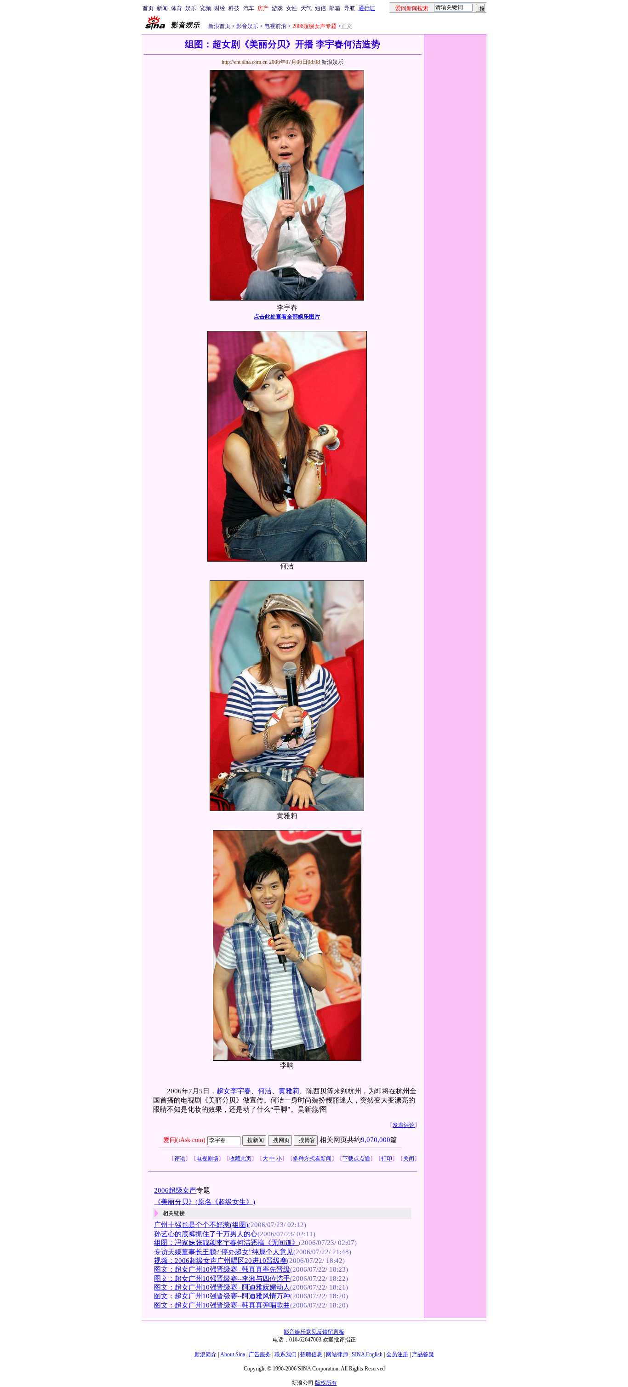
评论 (179, 1158)
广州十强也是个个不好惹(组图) (201, 1224)
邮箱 (334, 8)
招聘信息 (311, 1354)
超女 (223, 1091)
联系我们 (285, 1354)
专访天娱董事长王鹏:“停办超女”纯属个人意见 (223, 1252)
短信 (320, 8)
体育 (176, 8)
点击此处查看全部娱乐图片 (287, 316)
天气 (306, 8)
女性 (291, 8)
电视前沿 (274, 26)
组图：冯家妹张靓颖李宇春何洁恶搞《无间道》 (226, 1242)
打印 (386, 1158)
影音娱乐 (247, 26)
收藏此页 (240, 1158)
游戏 (277, 8)
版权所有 (326, 1383)
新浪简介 (205, 1354)
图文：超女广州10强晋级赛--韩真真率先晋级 (222, 1269)
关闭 (408, 1158)
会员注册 (397, 1354)
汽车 (248, 8)
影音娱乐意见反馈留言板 (314, 1332)
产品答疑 (423, 1354)
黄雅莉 (289, 1091)
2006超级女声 (175, 1190)
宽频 (205, 8)
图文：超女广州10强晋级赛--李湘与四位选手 (222, 1278)
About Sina (232, 1354)
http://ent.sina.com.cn (245, 62)
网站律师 (337, 1354)
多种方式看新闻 (312, 1158)
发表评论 (404, 1125)
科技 (234, 8)
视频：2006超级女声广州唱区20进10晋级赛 (220, 1260)
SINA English (367, 1354)
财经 (219, 8)
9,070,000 (375, 1139)
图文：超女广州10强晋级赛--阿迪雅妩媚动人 (222, 1287)
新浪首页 (219, 26)
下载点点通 (356, 1158)
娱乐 (190, 8)
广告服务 (260, 1354)
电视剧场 (207, 1158)
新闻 (162, 8)
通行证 (367, 8)
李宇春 (240, 1091)
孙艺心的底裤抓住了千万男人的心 (205, 1234)
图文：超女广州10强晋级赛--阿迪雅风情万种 (222, 1296)
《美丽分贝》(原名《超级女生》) (204, 1201)
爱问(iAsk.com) (184, 1140)
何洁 (265, 1091)
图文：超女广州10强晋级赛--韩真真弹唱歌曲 (222, 1305)
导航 (349, 8)
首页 (148, 8)
